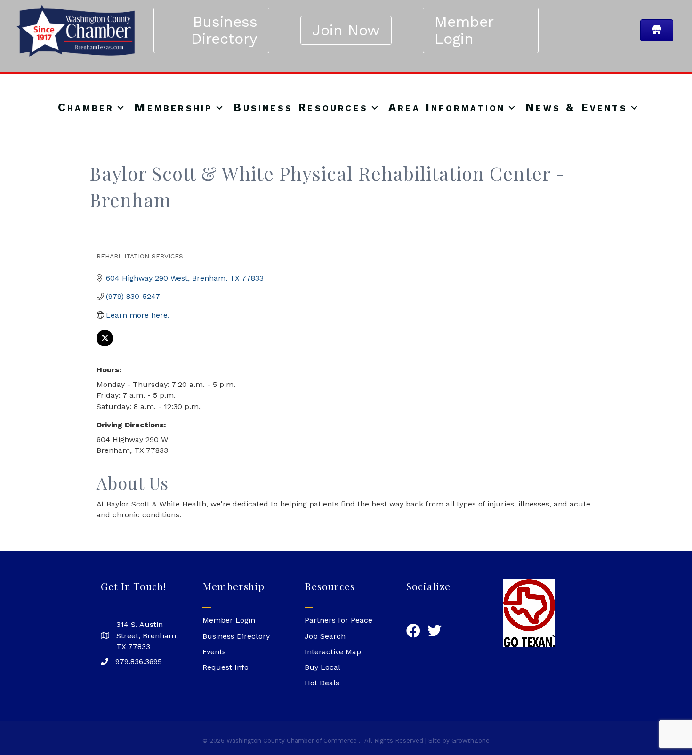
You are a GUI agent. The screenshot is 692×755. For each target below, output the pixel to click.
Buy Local (322, 667)
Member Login (228, 620)
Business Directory (236, 636)
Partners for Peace (338, 620)
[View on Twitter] (105, 343)
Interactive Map (333, 651)
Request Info (225, 667)
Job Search (325, 636)
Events (214, 651)
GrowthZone (470, 740)
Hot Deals (322, 682)
